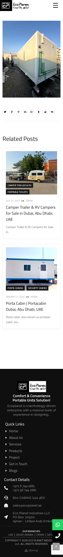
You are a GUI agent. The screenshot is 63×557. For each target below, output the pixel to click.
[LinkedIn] (25, 111)
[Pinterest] (18, 111)
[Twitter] (5, 111)
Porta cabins (15, 288)
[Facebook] (11, 111)
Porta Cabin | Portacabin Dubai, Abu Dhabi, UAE (26, 306)
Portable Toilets (18, 192)
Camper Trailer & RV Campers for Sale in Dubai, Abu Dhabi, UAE (30, 213)
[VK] (52, 111)
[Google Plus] (31, 111)
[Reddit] (45, 111)
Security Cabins (37, 288)
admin (29, 200)
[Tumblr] (38, 111)
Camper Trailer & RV (19, 185)
